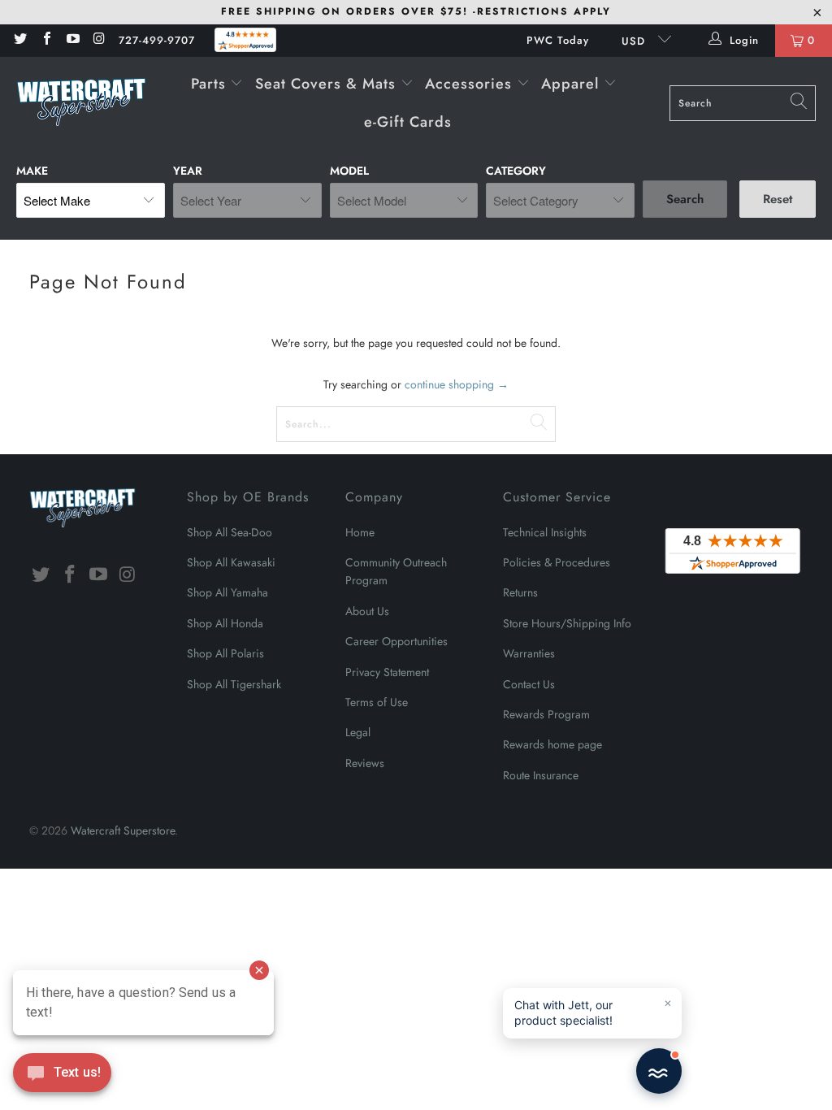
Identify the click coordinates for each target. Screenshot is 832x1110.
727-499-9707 (157, 40)
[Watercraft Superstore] (81, 103)
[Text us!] (62, 1076)
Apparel (572, 83)
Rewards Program (546, 714)
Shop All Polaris (225, 653)
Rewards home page (552, 744)
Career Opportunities (396, 641)
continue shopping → (457, 384)
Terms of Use (376, 702)
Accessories (471, 83)
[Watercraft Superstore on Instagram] (98, 40)
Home (360, 532)
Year (187, 171)
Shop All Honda (225, 623)
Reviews (364, 763)
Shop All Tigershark (234, 684)
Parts (211, 83)
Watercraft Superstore (123, 830)
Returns (520, 592)
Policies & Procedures (556, 562)
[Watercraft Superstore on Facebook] (45, 40)
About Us (367, 611)
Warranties (529, 653)
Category (516, 171)
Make (32, 171)
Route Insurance (540, 775)
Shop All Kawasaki (231, 562)
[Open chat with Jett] (659, 1071)
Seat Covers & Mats (328, 83)
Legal (357, 732)
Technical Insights (545, 532)
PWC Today (557, 40)
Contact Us (529, 684)
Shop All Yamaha (227, 592)
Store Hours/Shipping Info (567, 623)
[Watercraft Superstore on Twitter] (19, 40)
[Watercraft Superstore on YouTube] (72, 40)
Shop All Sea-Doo (229, 532)
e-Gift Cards (408, 121)
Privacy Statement (387, 672)
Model (349, 171)
